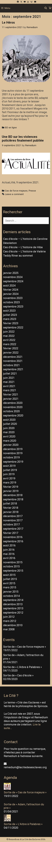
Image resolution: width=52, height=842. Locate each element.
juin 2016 (9, 549)
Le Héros (8, 22)
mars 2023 (9, 319)
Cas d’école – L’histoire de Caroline (25, 238)
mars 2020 (9, 440)
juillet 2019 (10, 470)
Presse (32, 190)
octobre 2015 (11, 566)
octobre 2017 (11, 524)
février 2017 (10, 533)
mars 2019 (9, 482)
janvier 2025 (10, 273)
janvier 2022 (10, 352)
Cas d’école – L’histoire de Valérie (24, 251)
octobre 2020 (11, 411)
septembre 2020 (13, 415)
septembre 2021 (13, 369)
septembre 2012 (13, 612)
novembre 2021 (12, 361)
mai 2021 (9, 381)
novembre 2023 (12, 298)
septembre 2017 (13, 528)
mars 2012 (9, 621)
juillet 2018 (10, 503)
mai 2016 (9, 554)
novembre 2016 (12, 537)
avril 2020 (9, 436)
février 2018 (10, 507)
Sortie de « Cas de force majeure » (24, 646)
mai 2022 (9, 335)
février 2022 (10, 348)
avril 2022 (9, 340)
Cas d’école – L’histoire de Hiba (23, 247)
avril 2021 (9, 386)
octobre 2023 (11, 302)
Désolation (10, 243)
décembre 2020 (12, 402)
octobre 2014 (11, 595)
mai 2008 (9, 629)
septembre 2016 (13, 541)
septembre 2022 (13, 327)
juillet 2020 (10, 423)
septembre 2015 (13, 570)
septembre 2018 (13, 499)
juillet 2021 (10, 373)
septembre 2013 (13, 608)
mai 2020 (9, 432)
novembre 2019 (12, 453)
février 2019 (10, 486)
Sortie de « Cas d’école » (18, 675)
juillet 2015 (10, 579)
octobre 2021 (11, 365)
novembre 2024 (12, 277)
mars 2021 (9, 390)
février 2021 (10, 394)
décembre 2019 (12, 449)
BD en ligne (11, 127)
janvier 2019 (10, 491)
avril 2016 (9, 558)
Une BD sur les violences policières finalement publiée (23, 138)
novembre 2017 (12, 520)
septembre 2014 (13, 600)
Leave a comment (14, 194)
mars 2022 (9, 344)
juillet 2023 (10, 314)
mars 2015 (9, 587)
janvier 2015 (10, 591)
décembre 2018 (12, 495)
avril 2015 (9, 583)
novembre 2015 (12, 562)
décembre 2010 (12, 625)
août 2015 (9, 574)
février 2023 (10, 323)
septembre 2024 (13, 281)
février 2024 (10, 289)
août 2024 (9, 285)
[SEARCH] (46, 8)
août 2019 (9, 465)
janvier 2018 (10, 512)
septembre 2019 (13, 461)
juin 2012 (9, 616)
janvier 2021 (10, 398)
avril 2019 (9, 478)
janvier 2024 (10, 293)
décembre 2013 (12, 604)
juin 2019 (9, 474)
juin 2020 (9, 428)
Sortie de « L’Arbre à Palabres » (22, 667)
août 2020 (9, 419)
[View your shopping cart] (50, 8)
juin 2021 (9, 377)
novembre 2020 (12, 407)
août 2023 (9, 310)
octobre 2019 (11, 457)
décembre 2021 (12, 356)
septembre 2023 (13, 306)
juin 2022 (9, 331)
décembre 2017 (12, 516)
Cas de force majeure (16, 190)
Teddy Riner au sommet (18, 255)
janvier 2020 (10, 444)
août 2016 (9, 545)
